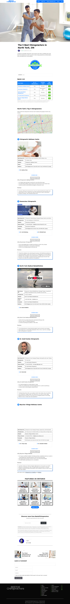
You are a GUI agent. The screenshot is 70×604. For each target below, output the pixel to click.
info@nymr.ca (35, 299)
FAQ (62, 1)
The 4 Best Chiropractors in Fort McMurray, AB (43, 554)
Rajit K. (21, 50)
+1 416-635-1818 (29, 224)
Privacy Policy (54, 587)
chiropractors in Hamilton (30, 472)
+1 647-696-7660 (28, 299)
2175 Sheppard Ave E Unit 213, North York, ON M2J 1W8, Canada (37, 304)
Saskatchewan (44, 595)
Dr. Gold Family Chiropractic (23, 95)
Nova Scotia (43, 591)
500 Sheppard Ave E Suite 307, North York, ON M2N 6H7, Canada (38, 166)
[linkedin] (62, 589)
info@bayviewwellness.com (38, 435)
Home (38, 1)
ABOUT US (43, 1)
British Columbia (44, 587)
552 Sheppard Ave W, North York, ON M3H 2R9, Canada (37, 228)
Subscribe (43, 522)
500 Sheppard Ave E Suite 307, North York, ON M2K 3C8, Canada (38, 368)
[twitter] (62, 586)
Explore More (35, 507)
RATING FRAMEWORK (55, 586)
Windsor (39, 472)
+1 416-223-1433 (29, 164)
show (23, 74)
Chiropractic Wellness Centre (23, 86)
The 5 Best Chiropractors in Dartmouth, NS (26, 554)
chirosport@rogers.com (37, 364)
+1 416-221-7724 (28, 435)
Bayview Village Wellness (30, 437)
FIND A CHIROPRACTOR (51, 1)
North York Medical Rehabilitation (31, 296)
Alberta (42, 586)
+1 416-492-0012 (28, 364)
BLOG (58, 1)
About (53, 585)
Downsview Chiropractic (23, 89)
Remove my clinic (55, 591)
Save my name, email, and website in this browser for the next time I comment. (31, 575)
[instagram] (62, 585)
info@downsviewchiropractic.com (39, 224)
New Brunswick (44, 590)
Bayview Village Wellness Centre (31, 433)
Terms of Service (55, 590)
